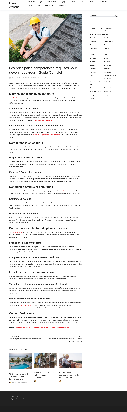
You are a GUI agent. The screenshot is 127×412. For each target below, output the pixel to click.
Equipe (106, 58)
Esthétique (93, 61)
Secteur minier (94, 88)
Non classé (93, 72)
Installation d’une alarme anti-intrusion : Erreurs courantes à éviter (65, 340)
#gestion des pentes (41, 328)
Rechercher (93, 15)
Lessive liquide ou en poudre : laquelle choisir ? (25, 339)
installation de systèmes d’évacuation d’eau (46, 135)
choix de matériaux (27, 305)
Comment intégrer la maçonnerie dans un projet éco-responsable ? (69, 375)
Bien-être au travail (109, 38)
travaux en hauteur (69, 191)
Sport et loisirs (51, 2)
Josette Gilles (16, 77)
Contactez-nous (13, 396)
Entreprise (93, 58)
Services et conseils (96, 91)
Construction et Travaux (39, 77)
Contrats (106, 48)
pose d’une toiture (17, 232)
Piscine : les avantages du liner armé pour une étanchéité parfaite (19, 376)
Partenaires (60, 5)
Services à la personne (45, 5)
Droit (82, 2)
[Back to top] (125, 410)
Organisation (107, 72)
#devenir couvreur (23, 328)
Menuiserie (93, 68)
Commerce (93, 45)
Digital (41, 2)
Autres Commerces (95, 38)
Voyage (63, 2)
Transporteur (108, 95)
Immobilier (31, 2)
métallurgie (107, 68)
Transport (93, 95)
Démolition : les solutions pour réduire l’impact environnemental (45, 375)
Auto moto (91, 2)
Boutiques (73, 2)
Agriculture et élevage (96, 28)
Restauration (102, 2)
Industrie (30, 5)
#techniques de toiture (60, 328)
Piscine (92, 75)
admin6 (14, 382)
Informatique (107, 65)
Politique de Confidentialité (17, 399)
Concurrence (108, 45)
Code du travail (108, 41)
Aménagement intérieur (97, 34)
